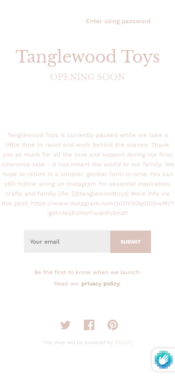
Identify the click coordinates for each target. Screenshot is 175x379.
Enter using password (118, 21)
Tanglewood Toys (87, 57)
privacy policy (100, 283)
